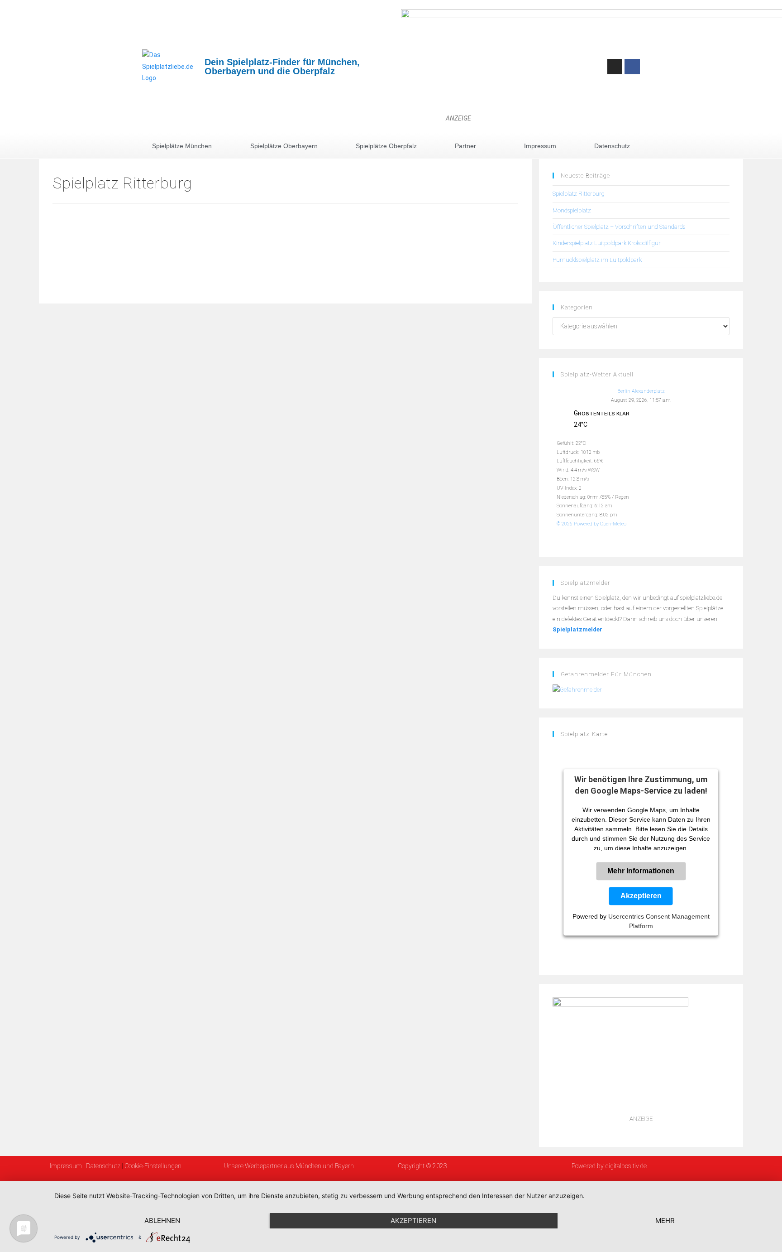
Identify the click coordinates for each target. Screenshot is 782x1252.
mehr (665, 1220)
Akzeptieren (641, 896)
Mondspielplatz (572, 210)
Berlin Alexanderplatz (641, 391)
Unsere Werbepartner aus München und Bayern (289, 1166)
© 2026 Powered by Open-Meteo (591, 524)
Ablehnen (162, 1220)
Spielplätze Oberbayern (284, 145)
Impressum (540, 145)
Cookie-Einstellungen (152, 1166)
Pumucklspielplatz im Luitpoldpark (597, 259)
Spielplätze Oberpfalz (386, 145)
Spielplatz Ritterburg (579, 193)
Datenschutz (612, 145)
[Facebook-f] (632, 66)
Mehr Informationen (640, 871)
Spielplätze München (182, 145)
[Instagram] (615, 66)
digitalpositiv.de (625, 1166)
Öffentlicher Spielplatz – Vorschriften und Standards (619, 226)
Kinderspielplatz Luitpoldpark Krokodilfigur (607, 243)
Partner (465, 145)
